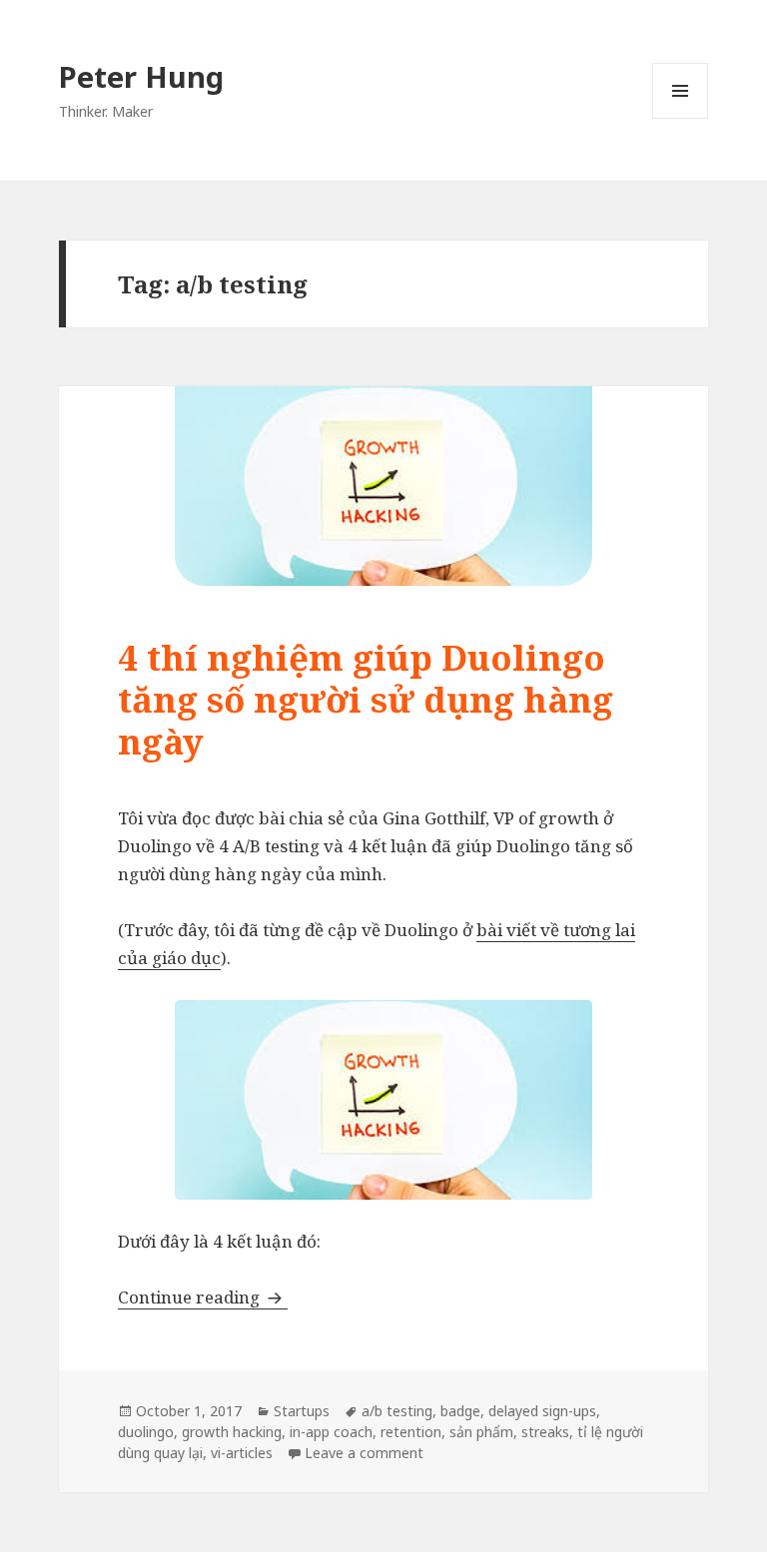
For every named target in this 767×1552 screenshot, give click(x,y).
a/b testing (397, 1410)
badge (460, 1410)
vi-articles (242, 1452)
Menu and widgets (680, 118)
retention (411, 1431)
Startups (302, 1410)
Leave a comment (364, 1452)
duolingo (146, 1431)
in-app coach (331, 1431)
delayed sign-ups (542, 1410)
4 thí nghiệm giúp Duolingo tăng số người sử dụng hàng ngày (365, 699)
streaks (545, 1431)
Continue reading (203, 1297)
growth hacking (232, 1431)
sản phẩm (481, 1431)
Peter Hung (141, 76)
